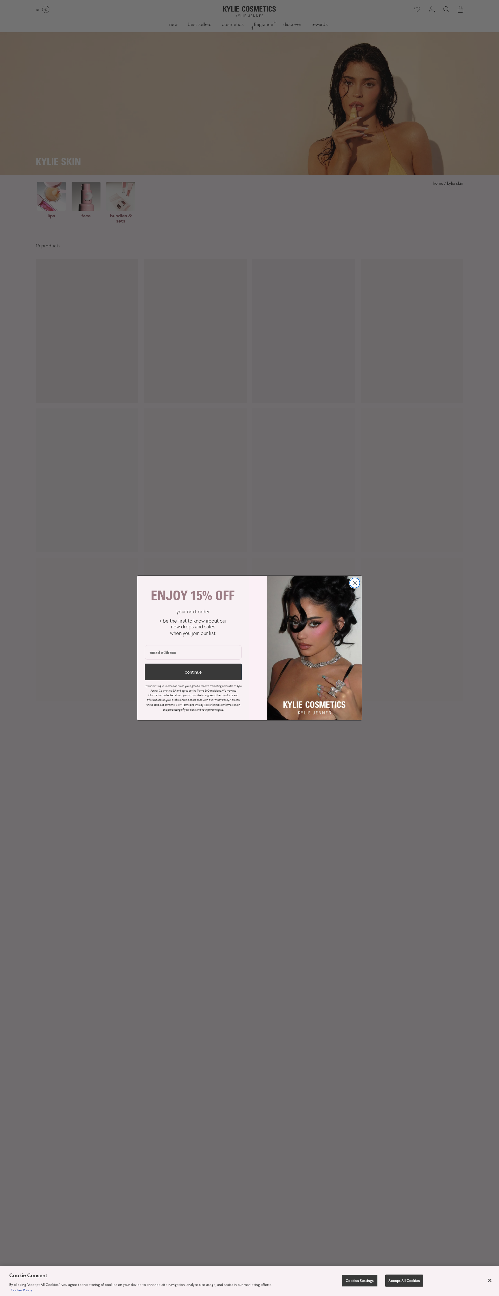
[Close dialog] (355, 583)
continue (193, 672)
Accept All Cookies (404, 1280)
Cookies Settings (360, 1280)
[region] (249, 1281)
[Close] (489, 1280)
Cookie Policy (21, 1290)
